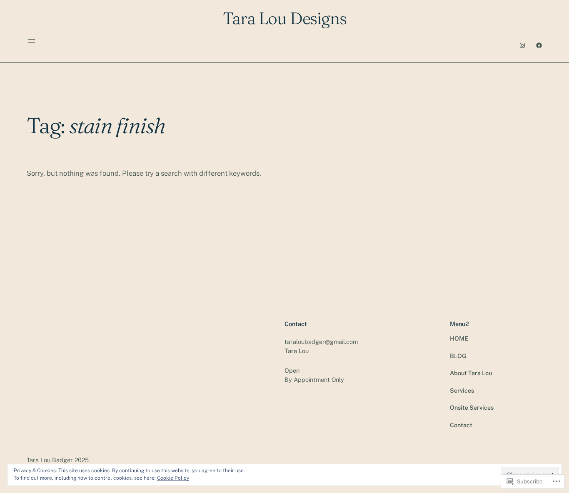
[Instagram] (522, 45)
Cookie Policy (173, 478)
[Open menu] (32, 41)
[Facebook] (539, 45)
